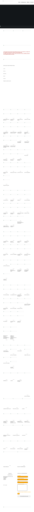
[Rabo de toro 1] (27, 203)
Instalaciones (23, 2)
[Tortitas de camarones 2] (20, 126)
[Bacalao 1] (20, 298)
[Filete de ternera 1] (13, 244)
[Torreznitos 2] (6, 126)
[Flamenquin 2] (6, 207)
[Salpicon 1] (20, 149)
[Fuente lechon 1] (13, 190)
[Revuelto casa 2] (13, 264)
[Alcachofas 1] (20, 260)
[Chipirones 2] (20, 289)
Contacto (32, 2)
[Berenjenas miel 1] (6, 136)
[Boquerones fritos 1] (6, 298)
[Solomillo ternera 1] (20, 244)
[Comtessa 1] (13, 357)
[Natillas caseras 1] (13, 345)
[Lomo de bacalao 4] (20, 315)
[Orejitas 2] (20, 194)
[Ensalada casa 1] (27, 126)
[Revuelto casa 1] (13, 260)
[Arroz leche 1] (27, 345)
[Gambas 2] (13, 126)
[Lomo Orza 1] (27, 109)
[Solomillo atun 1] (13, 311)
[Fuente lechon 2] (6, 194)
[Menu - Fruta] (6, 357)
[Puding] (6, 345)
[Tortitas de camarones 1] (20, 122)
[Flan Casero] (20, 345)
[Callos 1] (27, 190)
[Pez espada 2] (6, 315)
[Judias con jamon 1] (27, 260)
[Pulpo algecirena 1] (6, 149)
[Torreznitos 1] (6, 122)
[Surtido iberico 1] (13, 109)
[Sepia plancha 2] (27, 289)
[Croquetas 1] (13, 203)
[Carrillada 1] (6, 216)
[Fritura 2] (6, 289)
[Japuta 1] (13, 298)
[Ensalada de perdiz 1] (6, 162)
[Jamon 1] (6, 109)
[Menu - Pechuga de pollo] (20, 216)
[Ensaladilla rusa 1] (13, 162)
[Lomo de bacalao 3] (20, 311)
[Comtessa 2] (13, 361)
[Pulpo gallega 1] (13, 149)
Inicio (19, 2)
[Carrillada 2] (6, 220)
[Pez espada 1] (6, 311)
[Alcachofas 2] (20, 264)
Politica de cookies (5, 502)
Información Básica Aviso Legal (24, 496)
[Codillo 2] (20, 207)
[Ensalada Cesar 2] (6, 179)
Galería (28, 2)
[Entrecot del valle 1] (6, 244)
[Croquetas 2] (13, 207)
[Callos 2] (27, 194)
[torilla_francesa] (6, 273)
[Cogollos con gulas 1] (13, 136)
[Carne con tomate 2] (13, 220)
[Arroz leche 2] (27, 349)
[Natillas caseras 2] (13, 349)
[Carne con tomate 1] (13, 216)
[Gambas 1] (13, 122)
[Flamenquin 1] (6, 203)
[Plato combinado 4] (13, 331)
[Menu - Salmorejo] (20, 136)
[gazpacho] (27, 136)
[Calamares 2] (13, 289)
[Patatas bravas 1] (27, 162)
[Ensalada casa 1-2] (27, 122)
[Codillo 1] (20, 203)
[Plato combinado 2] (6, 331)
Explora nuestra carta (7, 80)
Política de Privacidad (5, 503)
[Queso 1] (20, 109)
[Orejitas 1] (20, 190)
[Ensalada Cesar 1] (6, 175)
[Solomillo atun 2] (13, 315)
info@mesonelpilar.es (28, 503)
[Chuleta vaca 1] (27, 244)
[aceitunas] (27, 149)
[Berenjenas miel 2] (6, 140)
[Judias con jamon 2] (27, 264)
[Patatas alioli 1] (20, 162)
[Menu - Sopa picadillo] (6, 260)
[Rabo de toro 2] (27, 207)
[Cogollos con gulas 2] (13, 140)
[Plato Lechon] (6, 190)
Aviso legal (4, 501)
